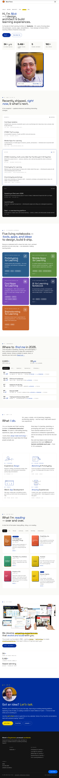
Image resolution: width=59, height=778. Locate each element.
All (12, 368)
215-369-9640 (5, 765)
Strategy (33, 530)
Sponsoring (28, 368)
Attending (36, 368)
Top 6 (4, 530)
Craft (27, 530)
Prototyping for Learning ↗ (37, 749)
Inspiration (41, 530)
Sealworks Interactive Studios (22, 775)
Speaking (19, 368)
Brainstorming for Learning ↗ (37, 755)
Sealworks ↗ (12, 749)
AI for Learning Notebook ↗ (37, 757)
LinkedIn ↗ (27, 723)
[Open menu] (55, 1)
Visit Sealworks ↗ (9, 645)
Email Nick (18, 723)
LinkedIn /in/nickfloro (7, 767)
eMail (3, 763)
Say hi (5, 35)
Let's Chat (6, 723)
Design (14, 530)
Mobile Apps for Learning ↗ (37, 753)
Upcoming (6, 368)
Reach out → (21, 355)
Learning (21, 530)
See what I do (16, 35)
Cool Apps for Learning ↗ (37, 751)
